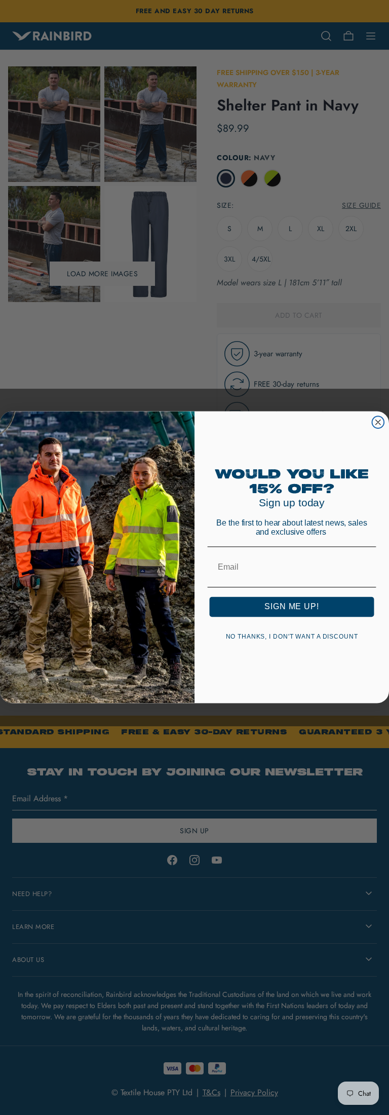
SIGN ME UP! (291, 607)
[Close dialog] (378, 423)
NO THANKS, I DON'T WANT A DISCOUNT (292, 637)
